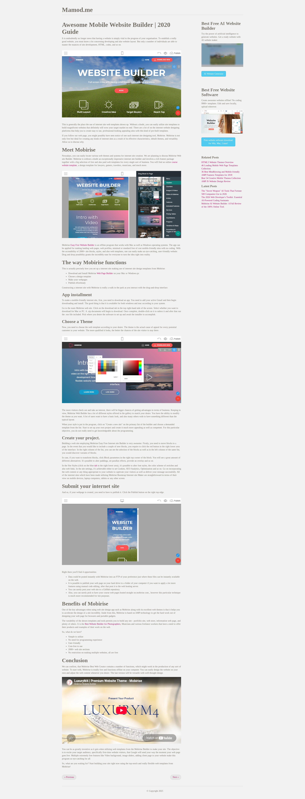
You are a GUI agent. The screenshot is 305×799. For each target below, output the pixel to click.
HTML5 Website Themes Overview (217, 162)
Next (176, 777)
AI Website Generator (213, 74)
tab (95, 465)
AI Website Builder (221, 26)
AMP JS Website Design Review (215, 181)
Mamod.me (77, 9)
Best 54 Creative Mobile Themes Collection (221, 178)
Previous (69, 777)
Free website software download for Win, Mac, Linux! (218, 142)
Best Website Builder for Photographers (102, 624)
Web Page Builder (105, 273)
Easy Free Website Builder (82, 245)
